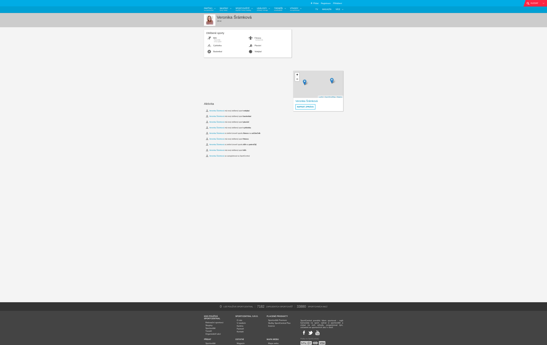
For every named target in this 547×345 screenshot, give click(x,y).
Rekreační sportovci (214, 322)
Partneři (240, 329)
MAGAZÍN (326, 9)
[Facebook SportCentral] (303, 332)
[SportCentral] (217, 3)
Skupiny (209, 325)
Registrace (326, 3)
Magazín (241, 343)
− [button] (297, 79)
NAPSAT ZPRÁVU (305, 107)
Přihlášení (337, 3)
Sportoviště (210, 328)
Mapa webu (273, 343)
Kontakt (240, 331)
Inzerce (271, 326)
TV (316, 9)
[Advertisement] (248, 79)
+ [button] (297, 74)
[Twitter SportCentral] (310, 332)
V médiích (241, 323)
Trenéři (208, 331)
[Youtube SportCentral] (317, 332)
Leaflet (321, 97)
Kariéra (240, 326)
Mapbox (339, 97)
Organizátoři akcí (213, 334)
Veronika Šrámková (216, 111)
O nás (239, 320)
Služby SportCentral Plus (279, 323)
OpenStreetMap (330, 97)
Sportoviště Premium (277, 320)
